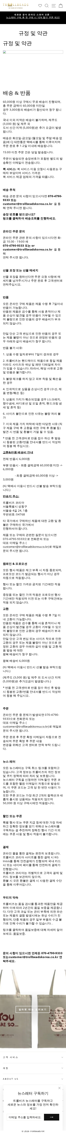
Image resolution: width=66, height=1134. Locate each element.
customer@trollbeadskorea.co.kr (27, 204)
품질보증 (19, 933)
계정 (6, 1068)
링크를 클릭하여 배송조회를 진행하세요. (29, 218)
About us (11, 1078)
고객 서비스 (10, 1057)
